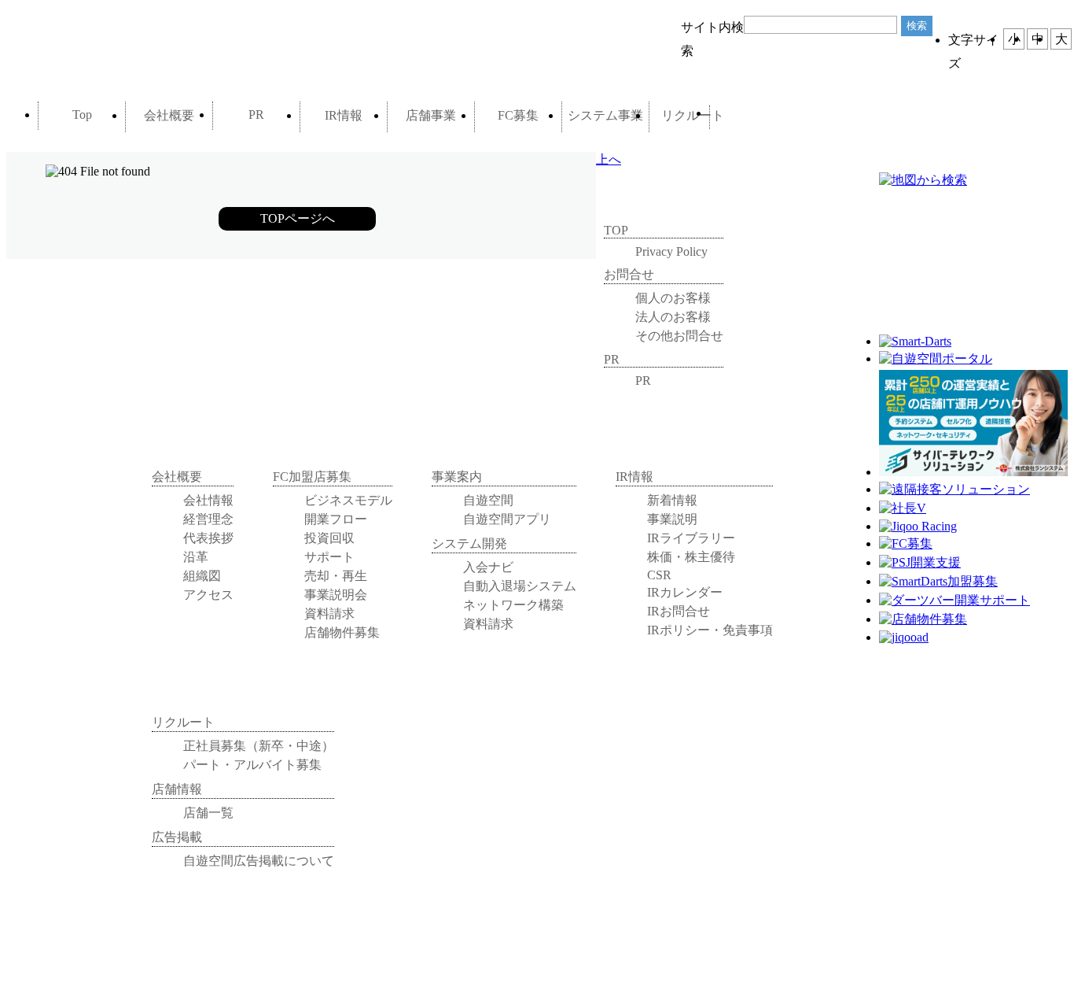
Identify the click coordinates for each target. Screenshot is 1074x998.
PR (256, 114)
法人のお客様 (673, 316)
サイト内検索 (712, 29)
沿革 (195, 557)
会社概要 (169, 115)
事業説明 (672, 519)
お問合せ (751, 117)
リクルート (692, 115)
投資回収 (329, 538)
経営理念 (208, 519)
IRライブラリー (691, 538)
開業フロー (335, 519)
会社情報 (208, 500)
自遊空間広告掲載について (258, 860)
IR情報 (343, 115)
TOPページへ (297, 218)
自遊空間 (488, 500)
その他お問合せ (679, 335)
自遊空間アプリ (507, 519)
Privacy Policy (671, 251)
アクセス (208, 594)
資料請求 (329, 613)
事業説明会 (335, 594)
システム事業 (605, 115)
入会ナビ (488, 567)
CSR (659, 575)
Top (82, 114)
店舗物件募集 (342, 632)
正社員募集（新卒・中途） (258, 745)
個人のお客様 (673, 298)
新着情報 (672, 500)
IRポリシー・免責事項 (710, 630)
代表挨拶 (208, 538)
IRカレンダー (685, 592)
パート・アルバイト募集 (252, 764)
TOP (616, 230)
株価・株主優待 (691, 557)
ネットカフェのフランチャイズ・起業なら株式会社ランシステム (116, 46)
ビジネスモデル (348, 500)
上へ (608, 159)
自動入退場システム (519, 586)
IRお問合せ (678, 611)
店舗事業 (431, 115)
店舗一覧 (208, 812)
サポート (329, 557)
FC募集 (518, 115)
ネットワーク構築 (513, 605)
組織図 (202, 575)
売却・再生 (335, 575)
